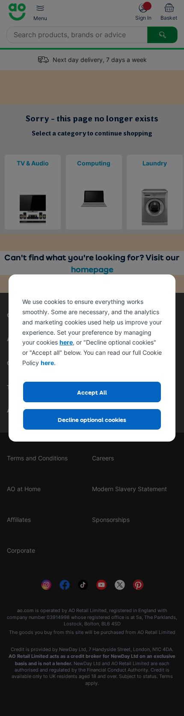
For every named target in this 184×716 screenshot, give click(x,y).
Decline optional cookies (92, 419)
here (66, 342)
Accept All (92, 392)
